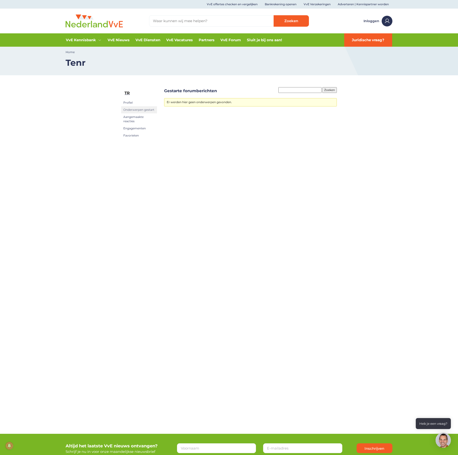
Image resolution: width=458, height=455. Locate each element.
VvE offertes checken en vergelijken (232, 4)
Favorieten (131, 135)
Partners (206, 40)
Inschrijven (374, 448)
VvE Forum (230, 40)
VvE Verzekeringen (317, 4)
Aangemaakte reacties (133, 119)
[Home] (94, 20)
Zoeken (291, 21)
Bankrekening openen (281, 4)
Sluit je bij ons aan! (264, 40)
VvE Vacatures (179, 40)
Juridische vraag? (368, 40)
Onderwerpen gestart (138, 109)
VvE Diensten (147, 40)
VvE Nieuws (119, 40)
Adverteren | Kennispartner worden (363, 4)
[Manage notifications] (9, 446)
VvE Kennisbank (81, 40)
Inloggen (371, 21)
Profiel (128, 102)
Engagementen (134, 128)
